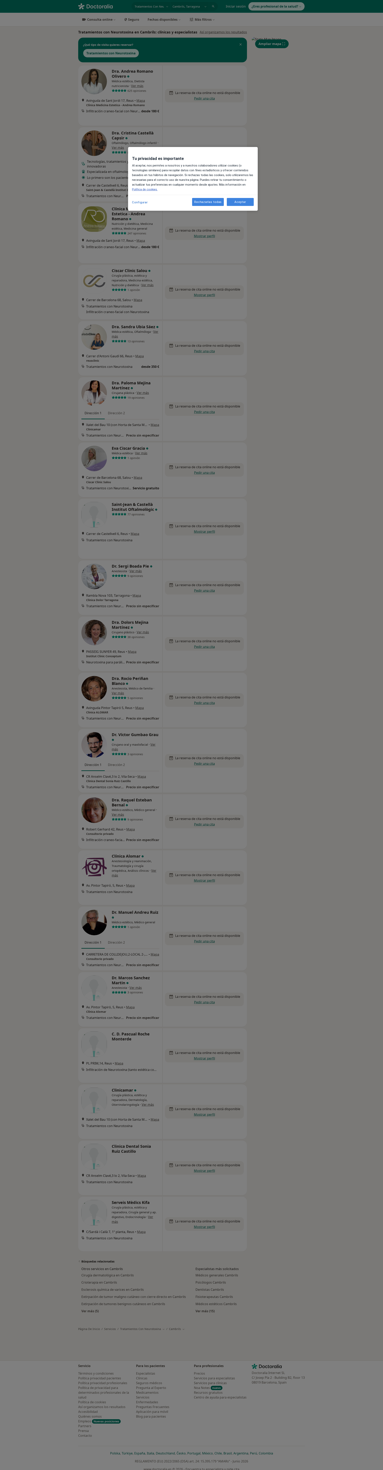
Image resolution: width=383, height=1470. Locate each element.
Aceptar (240, 202)
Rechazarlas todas (208, 202)
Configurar (140, 202)
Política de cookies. (145, 189)
